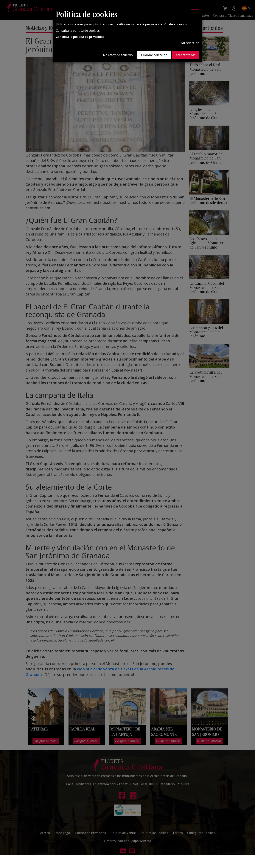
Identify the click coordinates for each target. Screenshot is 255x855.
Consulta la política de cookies (78, 30)
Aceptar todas (185, 55)
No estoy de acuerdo (118, 55)
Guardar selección (154, 55)
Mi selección (190, 43)
